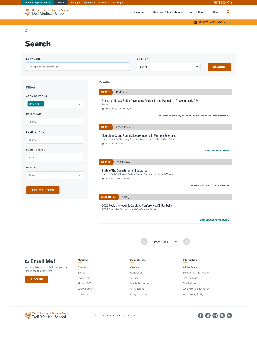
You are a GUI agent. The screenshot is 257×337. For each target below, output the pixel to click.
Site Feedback (190, 278)
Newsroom (84, 294)
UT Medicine (137, 288)
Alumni (102, 2)
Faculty (75, 2)
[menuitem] (228, 12)
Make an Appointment (36, 2)
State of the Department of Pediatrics (124, 170)
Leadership (84, 278)
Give (60, 2)
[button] (33, 87)
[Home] (46, 12)
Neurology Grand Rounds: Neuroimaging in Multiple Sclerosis (139, 135)
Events (81, 272)
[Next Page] (186, 241)
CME (207, 150)
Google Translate (140, 294)
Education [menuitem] (138, 12)
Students (89, 2)
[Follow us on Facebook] (200, 315)
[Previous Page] (144, 241)
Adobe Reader (191, 267)
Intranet (135, 278)
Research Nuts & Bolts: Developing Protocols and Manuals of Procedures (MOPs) (150, 100)
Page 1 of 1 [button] (161, 242)
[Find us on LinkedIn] (229, 315)
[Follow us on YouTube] (222, 315)
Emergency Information (196, 272)
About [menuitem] (216, 12)
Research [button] (34, 104)
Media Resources (139, 283)
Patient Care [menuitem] (196, 12)
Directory (116, 2)
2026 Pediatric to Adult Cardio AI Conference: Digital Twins (137, 205)
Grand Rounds (220, 150)
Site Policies (189, 283)
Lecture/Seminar (169, 115)
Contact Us (136, 272)
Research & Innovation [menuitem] (166, 12)
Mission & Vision (87, 283)
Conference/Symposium (214, 220)
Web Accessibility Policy (196, 288)
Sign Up (36, 279)
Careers (134, 267)
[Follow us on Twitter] (208, 315)
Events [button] (144, 67)
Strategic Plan (85, 288)
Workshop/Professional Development (205, 115)
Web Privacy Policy (193, 294)
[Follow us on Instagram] (215, 315)
